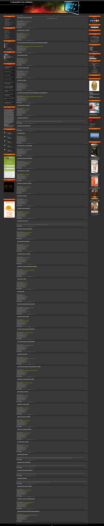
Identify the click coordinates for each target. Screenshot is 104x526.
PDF (14, 109)
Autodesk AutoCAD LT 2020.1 (23, 454)
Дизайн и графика (7, 32)
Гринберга (11, 111)
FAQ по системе (91, 57)
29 (94, 42)
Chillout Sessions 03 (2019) (22, 354)
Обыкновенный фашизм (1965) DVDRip (94, 201)
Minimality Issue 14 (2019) (22, 195)
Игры (5, 33)
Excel (13, 118)
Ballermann (5, 123)
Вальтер (10, 110)
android (7, 113)
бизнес (5, 121)
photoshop (8, 112)
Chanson (7, 122)
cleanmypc (12, 117)
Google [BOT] (10, 61)
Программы (6, 36)
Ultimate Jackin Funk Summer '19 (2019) (24, 486)
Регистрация (52, 18)
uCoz (52, 525)
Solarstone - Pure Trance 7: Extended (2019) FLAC (26, 498)
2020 (6, 121)
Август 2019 (94, 36)
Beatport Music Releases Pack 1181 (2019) (25, 158)
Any (6, 118)
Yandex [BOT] (6, 61)
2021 (7, 123)
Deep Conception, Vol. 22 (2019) (23, 316)
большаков (7, 110)
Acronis (10, 114)
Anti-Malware (12, 114)
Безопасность (7, 30)
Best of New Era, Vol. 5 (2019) (23, 391)
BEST (11, 122)
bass (8, 116)
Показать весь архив (95, 51)
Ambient (5, 116)
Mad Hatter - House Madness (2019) (24, 208)
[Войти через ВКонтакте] (91, 20)
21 (93, 41)
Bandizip (8, 118)
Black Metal (11, 121)
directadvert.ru (93, 114)
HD (9, 117)
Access (13, 119)
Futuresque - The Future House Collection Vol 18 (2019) (27, 266)
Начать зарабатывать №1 (94, 93)
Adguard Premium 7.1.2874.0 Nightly (24, 462)
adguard (13, 116)
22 (94, 41)
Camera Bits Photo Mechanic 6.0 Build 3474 (25, 470)
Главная (48, 18)
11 (98, 39)
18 (98, 40)
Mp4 (11, 120)
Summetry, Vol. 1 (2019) (22, 80)
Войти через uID (95, 18)
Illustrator (8, 121)
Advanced (5, 119)
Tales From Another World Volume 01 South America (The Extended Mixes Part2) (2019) (32, 42)
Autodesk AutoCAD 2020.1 (22, 478)
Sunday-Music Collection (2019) (23, 67)
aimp (10, 116)
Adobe (12, 113)
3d (6, 117)
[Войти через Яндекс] (94, 20)
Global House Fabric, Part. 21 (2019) (24, 253)
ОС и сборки (6, 35)
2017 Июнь (91, 49)
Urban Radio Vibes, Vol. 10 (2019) (23, 30)
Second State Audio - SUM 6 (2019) (24, 105)
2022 (10, 123)
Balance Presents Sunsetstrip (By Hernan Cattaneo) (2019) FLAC (28, 511)
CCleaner (10, 113)
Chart (11, 116)
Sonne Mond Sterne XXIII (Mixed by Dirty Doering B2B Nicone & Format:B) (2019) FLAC (32, 92)
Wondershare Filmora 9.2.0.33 (23, 220)
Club (12, 126)
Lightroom (10, 119)
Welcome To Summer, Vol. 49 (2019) (24, 416)
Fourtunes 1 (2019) (21, 291)
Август (22, 15)
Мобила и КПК (7, 34)
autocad (10, 120)
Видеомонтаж (12, 115)
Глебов (5, 110)
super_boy (30, 123)
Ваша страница (95, 72)
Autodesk (7, 120)
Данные (13, 120)
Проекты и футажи (7, 37)
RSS (56, 18)
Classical (8, 119)
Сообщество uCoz (91, 56)
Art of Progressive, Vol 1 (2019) (23, 441)
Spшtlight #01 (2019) (21, 133)
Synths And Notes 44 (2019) (22, 55)
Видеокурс (5, 109)
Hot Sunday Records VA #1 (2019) (23, 241)
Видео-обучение (97, 157)
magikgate (29, 40)
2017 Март (91, 47)
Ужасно (6, 47)
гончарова (8, 111)
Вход (54, 18)
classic (5, 115)
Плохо (6, 46)
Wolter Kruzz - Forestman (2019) (23, 404)
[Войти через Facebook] (93, 20)
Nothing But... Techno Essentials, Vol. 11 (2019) (26, 379)
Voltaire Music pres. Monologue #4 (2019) (25, 17)
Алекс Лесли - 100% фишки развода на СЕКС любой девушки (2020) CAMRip (95, 159)
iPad (10, 117)
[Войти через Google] (96, 21)
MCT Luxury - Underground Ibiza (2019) (24, 429)
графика (5, 114)
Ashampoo (5, 112)
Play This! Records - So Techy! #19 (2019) (25, 145)
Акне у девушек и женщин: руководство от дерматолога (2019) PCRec (94, 176)
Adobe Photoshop (12, 112)
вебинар (8, 109)
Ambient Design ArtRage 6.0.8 (23, 117)
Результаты (7, 49)
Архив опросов (11, 49)
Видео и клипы (7, 31)
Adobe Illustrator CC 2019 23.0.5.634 (24, 125)
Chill (7, 116)
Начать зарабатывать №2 (94, 96)
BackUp (5, 113)
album (6, 125)
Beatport (10, 122)
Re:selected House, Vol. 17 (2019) (23, 170)
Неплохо (6, 45)
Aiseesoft (7, 114)
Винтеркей (13, 110)
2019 (19, 15)
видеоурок (10, 109)
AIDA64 (5, 117)
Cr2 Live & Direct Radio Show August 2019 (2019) (26, 341)
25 (98, 41)
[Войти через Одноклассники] (98, 20)
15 (94, 40)
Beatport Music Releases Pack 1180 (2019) (25, 228)
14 (93, 40)
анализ (8, 117)
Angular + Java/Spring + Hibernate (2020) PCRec (95, 188)
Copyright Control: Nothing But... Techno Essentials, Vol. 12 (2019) (29, 366)
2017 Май (91, 48)
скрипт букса (91, 126)
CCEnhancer (11, 118)
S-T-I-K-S (5, 111)
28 (93, 42)
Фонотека (6, 38)
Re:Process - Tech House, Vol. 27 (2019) (24, 183)
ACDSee (7, 115)
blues (9, 115)
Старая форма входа (95, 22)
